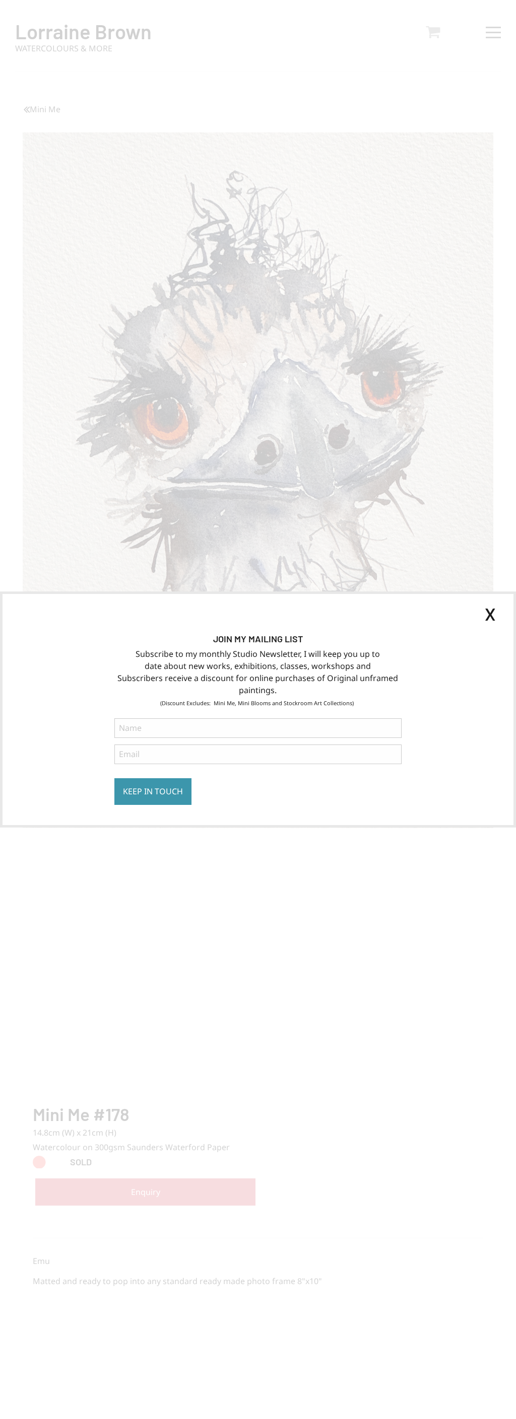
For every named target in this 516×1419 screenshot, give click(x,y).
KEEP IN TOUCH (153, 791)
